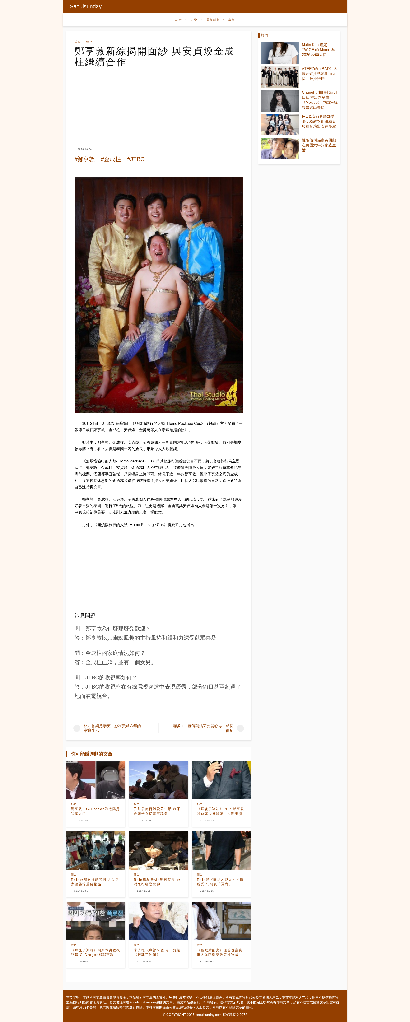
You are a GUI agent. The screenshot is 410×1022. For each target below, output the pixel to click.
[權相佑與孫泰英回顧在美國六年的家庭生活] (280, 148)
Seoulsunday (86, 6)
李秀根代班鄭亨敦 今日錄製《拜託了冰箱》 (157, 952)
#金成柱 (111, 159)
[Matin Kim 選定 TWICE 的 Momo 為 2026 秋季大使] (280, 53)
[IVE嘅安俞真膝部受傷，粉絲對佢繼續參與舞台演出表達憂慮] (280, 125)
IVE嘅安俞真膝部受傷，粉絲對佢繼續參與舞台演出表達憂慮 (319, 121)
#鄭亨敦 (85, 159)
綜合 (178, 19)
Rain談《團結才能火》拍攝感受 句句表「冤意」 (220, 882)
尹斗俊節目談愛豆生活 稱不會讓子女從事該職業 (157, 811)
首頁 (78, 41)
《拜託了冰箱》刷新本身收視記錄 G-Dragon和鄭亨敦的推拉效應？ (95, 952)
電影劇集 (212, 19)
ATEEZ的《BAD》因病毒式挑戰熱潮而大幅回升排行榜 (319, 74)
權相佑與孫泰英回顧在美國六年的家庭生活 (319, 145)
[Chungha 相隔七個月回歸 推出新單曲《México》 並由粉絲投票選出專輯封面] (280, 101)
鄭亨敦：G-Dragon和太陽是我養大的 (95, 811)
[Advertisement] (159, 103)
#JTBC (135, 159)
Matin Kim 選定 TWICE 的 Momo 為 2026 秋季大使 (318, 50)
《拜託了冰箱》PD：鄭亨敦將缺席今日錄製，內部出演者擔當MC (221, 811)
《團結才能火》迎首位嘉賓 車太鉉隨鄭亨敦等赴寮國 (219, 952)
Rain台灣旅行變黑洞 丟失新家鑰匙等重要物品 (95, 882)
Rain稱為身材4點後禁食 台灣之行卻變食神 (157, 882)
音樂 (194, 19)
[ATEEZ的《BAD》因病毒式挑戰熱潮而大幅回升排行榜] (280, 77)
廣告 (231, 19)
